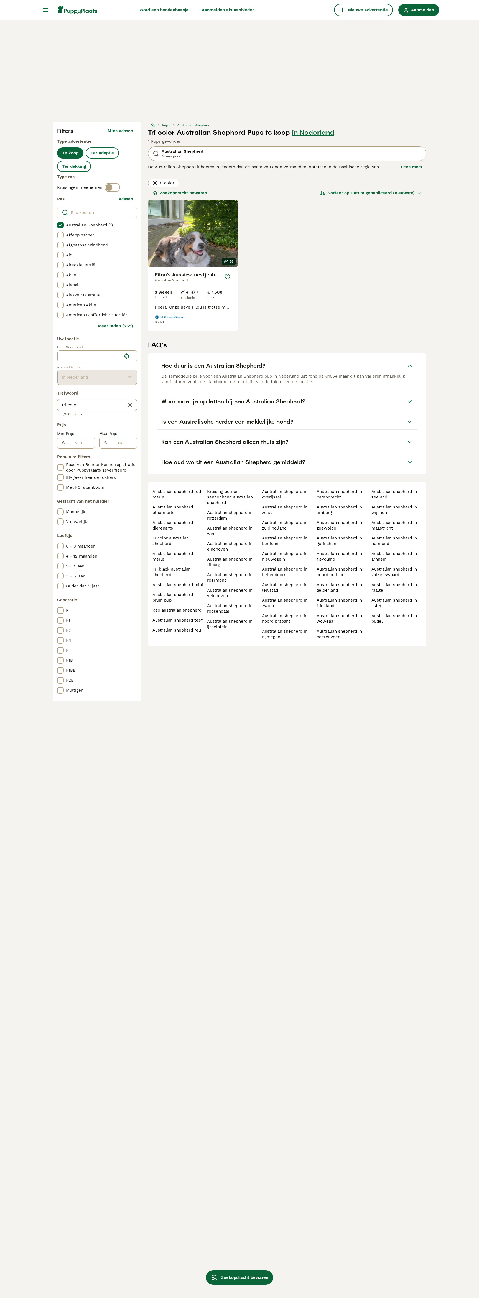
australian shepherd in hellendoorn (284, 572)
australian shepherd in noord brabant (284, 618)
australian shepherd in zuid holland (284, 525)
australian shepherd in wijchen (394, 510)
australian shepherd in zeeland (394, 494)
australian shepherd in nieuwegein (284, 556)
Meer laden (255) (115, 326)
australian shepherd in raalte (394, 587)
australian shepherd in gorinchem (339, 541)
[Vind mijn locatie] (126, 356)
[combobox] (89, 356)
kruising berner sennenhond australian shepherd (230, 497)
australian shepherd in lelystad (284, 587)
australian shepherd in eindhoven (230, 546)
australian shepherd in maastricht (394, 525)
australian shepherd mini (177, 584)
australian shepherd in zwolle (284, 603)
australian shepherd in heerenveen (339, 634)
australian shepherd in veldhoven (230, 593)
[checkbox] (60, 225)
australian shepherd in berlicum (284, 541)
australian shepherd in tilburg (230, 562)
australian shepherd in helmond (394, 541)
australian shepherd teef (177, 620)
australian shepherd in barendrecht (339, 494)
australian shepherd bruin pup (172, 597)
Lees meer (411, 166)
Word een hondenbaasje (163, 9)
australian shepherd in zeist (284, 510)
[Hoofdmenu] (45, 10)
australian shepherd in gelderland (339, 587)
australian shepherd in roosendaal (230, 608)
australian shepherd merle (172, 556)
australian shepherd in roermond (230, 577)
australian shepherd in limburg (339, 510)
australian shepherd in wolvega (339, 618)
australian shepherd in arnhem (394, 556)
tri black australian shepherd (171, 572)
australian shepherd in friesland (339, 603)
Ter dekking (74, 166)
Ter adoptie (102, 153)
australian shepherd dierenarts (172, 525)
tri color (166, 182)
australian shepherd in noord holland (339, 572)
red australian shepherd (177, 610)
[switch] (112, 187)
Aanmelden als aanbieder (228, 9)
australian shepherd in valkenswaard (394, 572)
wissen (126, 199)
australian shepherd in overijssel (284, 494)
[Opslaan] (227, 276)
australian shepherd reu (176, 630)
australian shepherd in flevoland (339, 556)
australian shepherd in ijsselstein (230, 624)
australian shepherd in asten (394, 603)
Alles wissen (120, 130)
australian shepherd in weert (230, 531)
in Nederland (313, 132)
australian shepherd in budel (394, 618)
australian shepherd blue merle (172, 510)
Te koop (70, 153)
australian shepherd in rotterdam (230, 515)
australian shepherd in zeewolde (339, 525)
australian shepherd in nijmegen (284, 634)
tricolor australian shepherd (170, 541)
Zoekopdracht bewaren (183, 192)
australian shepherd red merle (176, 494)
